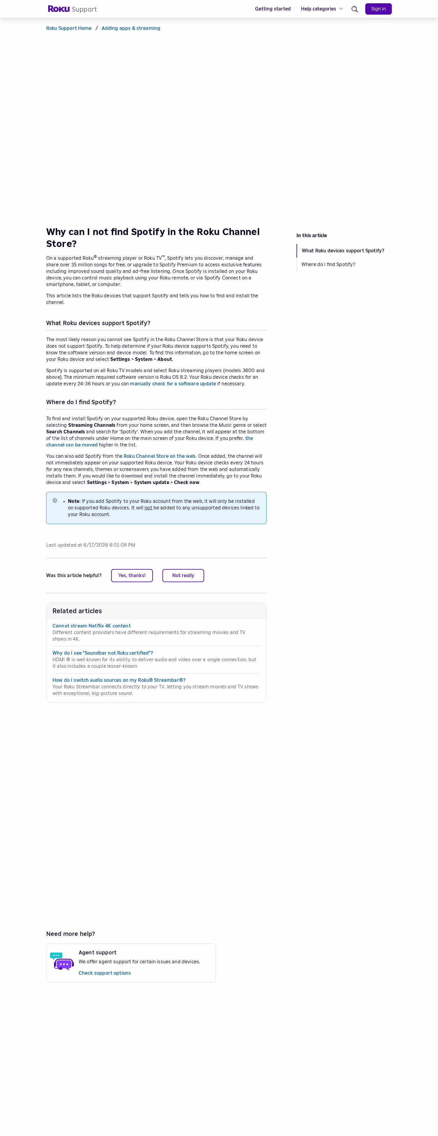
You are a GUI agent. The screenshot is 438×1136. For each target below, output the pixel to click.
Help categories (318, 9)
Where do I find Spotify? (328, 264)
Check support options (105, 973)
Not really (183, 575)
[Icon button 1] (355, 9)
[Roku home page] (59, 10)
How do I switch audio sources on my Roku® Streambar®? (119, 680)
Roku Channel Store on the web (159, 456)
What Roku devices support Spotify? (343, 250)
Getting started (273, 9)
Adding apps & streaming (131, 28)
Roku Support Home (69, 28)
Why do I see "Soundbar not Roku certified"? (102, 653)
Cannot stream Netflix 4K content (91, 626)
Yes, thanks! (132, 575)
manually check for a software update (173, 383)
